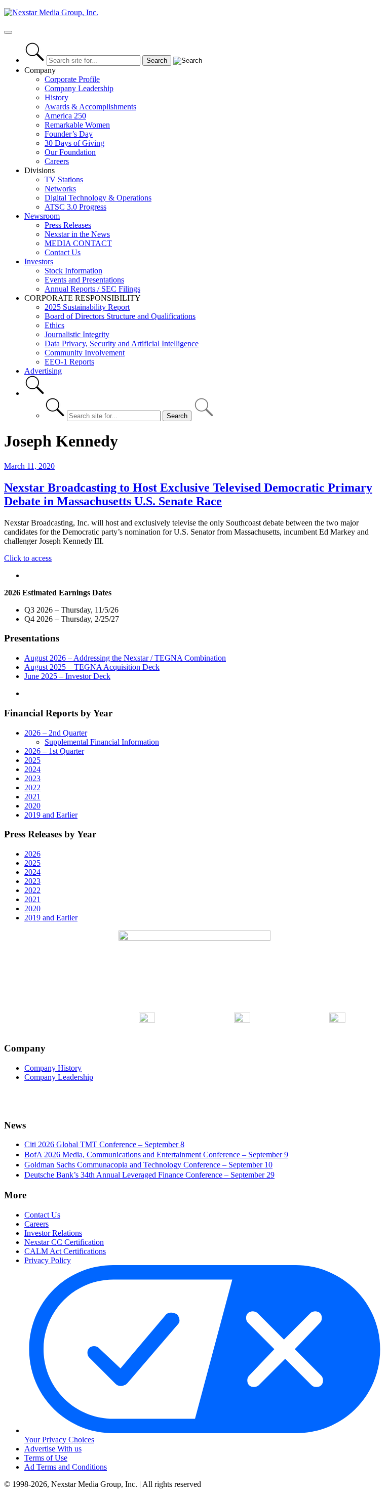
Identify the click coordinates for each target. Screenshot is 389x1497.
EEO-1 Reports (69, 361)
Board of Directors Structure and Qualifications (120, 316)
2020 (32, 805)
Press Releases (68, 225)
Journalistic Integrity (77, 334)
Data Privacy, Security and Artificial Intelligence (122, 343)
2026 (32, 853)
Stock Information (73, 270)
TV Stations (64, 179)
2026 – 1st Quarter (54, 751)
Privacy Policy (47, 1260)
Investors (38, 261)
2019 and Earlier (50, 815)
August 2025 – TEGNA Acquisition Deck (92, 667)
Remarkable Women (77, 124)
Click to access (28, 558)
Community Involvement (85, 352)
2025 (32, 760)
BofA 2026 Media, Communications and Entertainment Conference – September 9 (156, 1154)
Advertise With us (53, 1448)
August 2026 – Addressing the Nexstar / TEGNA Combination (125, 658)
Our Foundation (70, 152)
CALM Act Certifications (65, 1251)
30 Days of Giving (74, 143)
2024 (32, 769)
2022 (32, 787)
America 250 (65, 115)
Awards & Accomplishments (90, 106)
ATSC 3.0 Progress (75, 207)
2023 (32, 778)
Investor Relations (53, 1233)
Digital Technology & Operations (98, 197)
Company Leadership (79, 88)
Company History (53, 1068)
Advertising (43, 371)
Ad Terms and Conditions (65, 1467)
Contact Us (63, 252)
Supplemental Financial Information (102, 742)
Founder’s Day (69, 134)
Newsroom (42, 216)
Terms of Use (45, 1457)
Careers (57, 161)
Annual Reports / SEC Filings (92, 289)
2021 (32, 796)
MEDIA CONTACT (78, 243)
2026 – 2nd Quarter (55, 733)
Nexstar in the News (77, 234)
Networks (60, 188)
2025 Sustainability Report (87, 307)
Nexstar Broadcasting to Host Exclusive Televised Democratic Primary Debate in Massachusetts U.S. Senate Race (188, 494)
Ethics (54, 325)
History (56, 97)
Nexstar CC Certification (64, 1242)
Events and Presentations (84, 279)
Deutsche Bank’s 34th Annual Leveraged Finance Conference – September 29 (149, 1174)
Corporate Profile (72, 79)
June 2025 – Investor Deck (67, 676)
